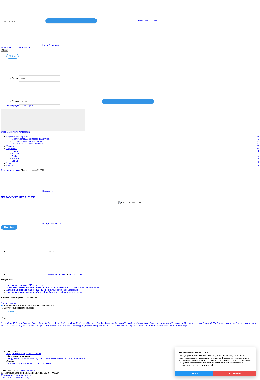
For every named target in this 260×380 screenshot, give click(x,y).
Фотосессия (53, 325)
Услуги (9, 163)
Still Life (15, 161)
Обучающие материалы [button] (18, 356)
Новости (10, 146)
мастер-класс (132, 325)
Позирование (177, 323)
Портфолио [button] (12, 351)
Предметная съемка (193, 323)
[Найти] (71, 20)
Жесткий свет (130, 323)
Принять (194, 373)
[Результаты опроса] (49, 311)
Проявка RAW (209, 323)
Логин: (15, 78)
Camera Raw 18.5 (56, 323)
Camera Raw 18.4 (39, 323)
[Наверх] (21, 346)
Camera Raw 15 (8, 323)
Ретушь (14, 325)
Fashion (15, 153)
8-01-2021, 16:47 (76, 274)
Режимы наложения (226, 323)
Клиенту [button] (10, 361)
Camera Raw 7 (70, 323)
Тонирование (41, 325)
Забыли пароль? (27, 106)
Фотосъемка (65, 325)
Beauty (15, 151)
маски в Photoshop (117, 325)
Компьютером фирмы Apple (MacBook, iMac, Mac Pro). (29, 305)
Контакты (13, 47)
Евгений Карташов (56, 274)
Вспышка (119, 323)
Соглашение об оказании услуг (15, 377)
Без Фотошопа (107, 323)
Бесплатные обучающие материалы (28, 144)
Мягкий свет (143, 323)
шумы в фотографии (179, 325)
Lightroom (82, 323)
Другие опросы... (9, 303)
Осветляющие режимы (160, 323)
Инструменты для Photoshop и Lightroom (30, 139)
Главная (4, 47)
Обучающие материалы (17, 136)
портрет (154, 325)
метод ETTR (144, 325)
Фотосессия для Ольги (18, 197)
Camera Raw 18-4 (23, 323)
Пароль (15, 101)
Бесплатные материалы (74, 358)
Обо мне (10, 165)
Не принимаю (234, 373)
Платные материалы (54, 358)
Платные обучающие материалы (27, 141)
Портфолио (11, 148)
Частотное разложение (97, 325)
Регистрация (24, 47)
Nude (14, 156)
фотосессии (163, 325)
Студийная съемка (26, 325)
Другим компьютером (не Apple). (19, 308)
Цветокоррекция (79, 325)
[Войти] (128, 101)
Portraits (15, 158)
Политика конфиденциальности (16, 375)
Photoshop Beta (94, 323)
